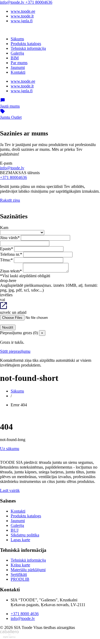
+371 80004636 (38, 2)
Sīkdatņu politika (25, 535)
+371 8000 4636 (25, 613)
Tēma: (6, 260)
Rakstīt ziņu (10, 200)
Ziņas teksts (11, 271)
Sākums (17, 39)
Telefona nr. (11, 254)
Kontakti (18, 72)
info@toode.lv (12, 2)
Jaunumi (18, 67)
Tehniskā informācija (28, 48)
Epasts (6, 248)
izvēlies (6, 295)
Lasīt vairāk (10, 490)
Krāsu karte (20, 565)
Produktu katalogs (26, 43)
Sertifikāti (19, 574)
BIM (15, 58)
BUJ (14, 530)
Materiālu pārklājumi (28, 569)
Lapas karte (20, 539)
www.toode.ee (23, 11)
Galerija (17, 53)
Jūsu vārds (10, 237)
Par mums (19, 62)
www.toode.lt (22, 16)
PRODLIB (20, 579)
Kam (4, 227)
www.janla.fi (22, 21)
